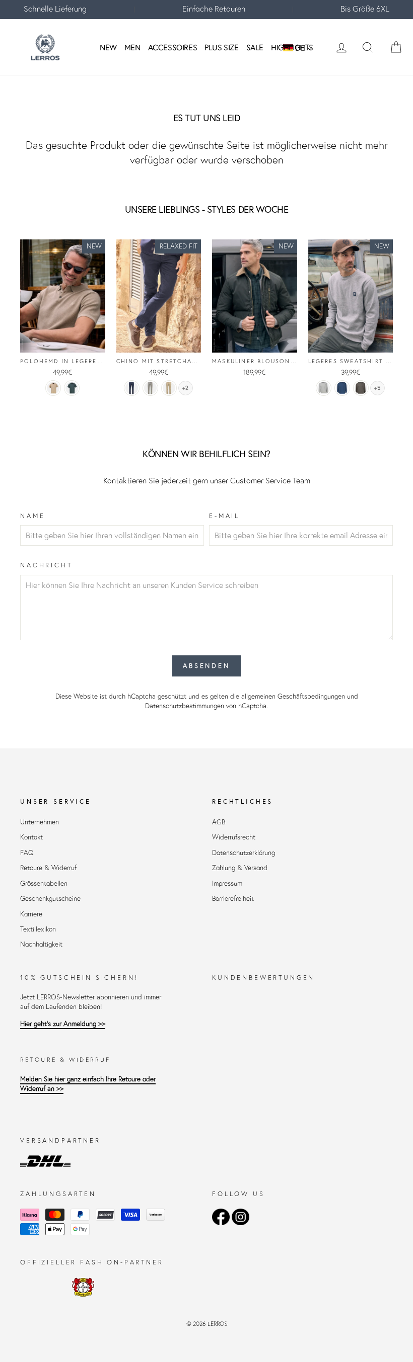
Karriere (31, 914)
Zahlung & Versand (239, 868)
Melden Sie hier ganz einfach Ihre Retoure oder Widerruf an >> (88, 1084)
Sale (254, 47)
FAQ (27, 852)
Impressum (227, 883)
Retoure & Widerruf (48, 868)
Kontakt (31, 837)
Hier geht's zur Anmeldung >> (62, 1023)
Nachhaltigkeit (41, 944)
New (108, 47)
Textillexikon (38, 929)
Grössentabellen (43, 883)
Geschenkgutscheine (50, 898)
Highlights (292, 47)
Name (32, 516)
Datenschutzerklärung (243, 852)
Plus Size (221, 47)
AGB (218, 822)
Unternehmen (39, 822)
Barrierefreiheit (233, 898)
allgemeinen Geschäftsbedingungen (293, 696)
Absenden (206, 665)
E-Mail (224, 516)
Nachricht (46, 565)
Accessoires (172, 47)
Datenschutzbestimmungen (184, 706)
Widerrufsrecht (233, 837)
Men (132, 47)
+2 (185, 388)
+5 (377, 388)
